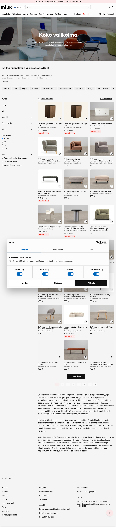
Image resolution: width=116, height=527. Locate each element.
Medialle (5, 511)
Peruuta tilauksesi (46, 517)
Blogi (4, 507)
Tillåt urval (58, 283)
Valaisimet (79, 89)
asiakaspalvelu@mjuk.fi (86, 492)
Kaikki (6, 139)
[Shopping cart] (113, 7)
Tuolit (16, 89)
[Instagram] (6, 478)
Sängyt (90, 89)
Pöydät (25, 89)
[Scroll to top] (109, 512)
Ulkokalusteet (103, 89)
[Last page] (95, 384)
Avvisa (25, 283)
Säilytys (35, 89)
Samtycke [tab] (24, 249)
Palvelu (5, 492)
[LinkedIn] (10, 478)
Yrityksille (43, 499)
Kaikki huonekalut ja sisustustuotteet (54, 509)
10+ (5, 148)
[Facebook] (3, 478)
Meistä (4, 496)
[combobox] (58, 7)
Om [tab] (92, 249)
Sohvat (6, 89)
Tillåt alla (91, 283)
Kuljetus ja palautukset (48, 513)
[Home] (6, 7)
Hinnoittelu (43, 496)
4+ (5, 145)
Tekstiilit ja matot (49, 89)
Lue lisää (5, 81)
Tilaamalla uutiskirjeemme (44, 2)
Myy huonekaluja (46, 492)
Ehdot (4, 499)
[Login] (109, 7)
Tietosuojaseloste (9, 515)
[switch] (45, 274)
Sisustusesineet (65, 89)
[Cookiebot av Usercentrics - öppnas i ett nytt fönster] (97, 242)
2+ (5, 142)
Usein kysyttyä (8, 503)
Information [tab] (58, 249)
